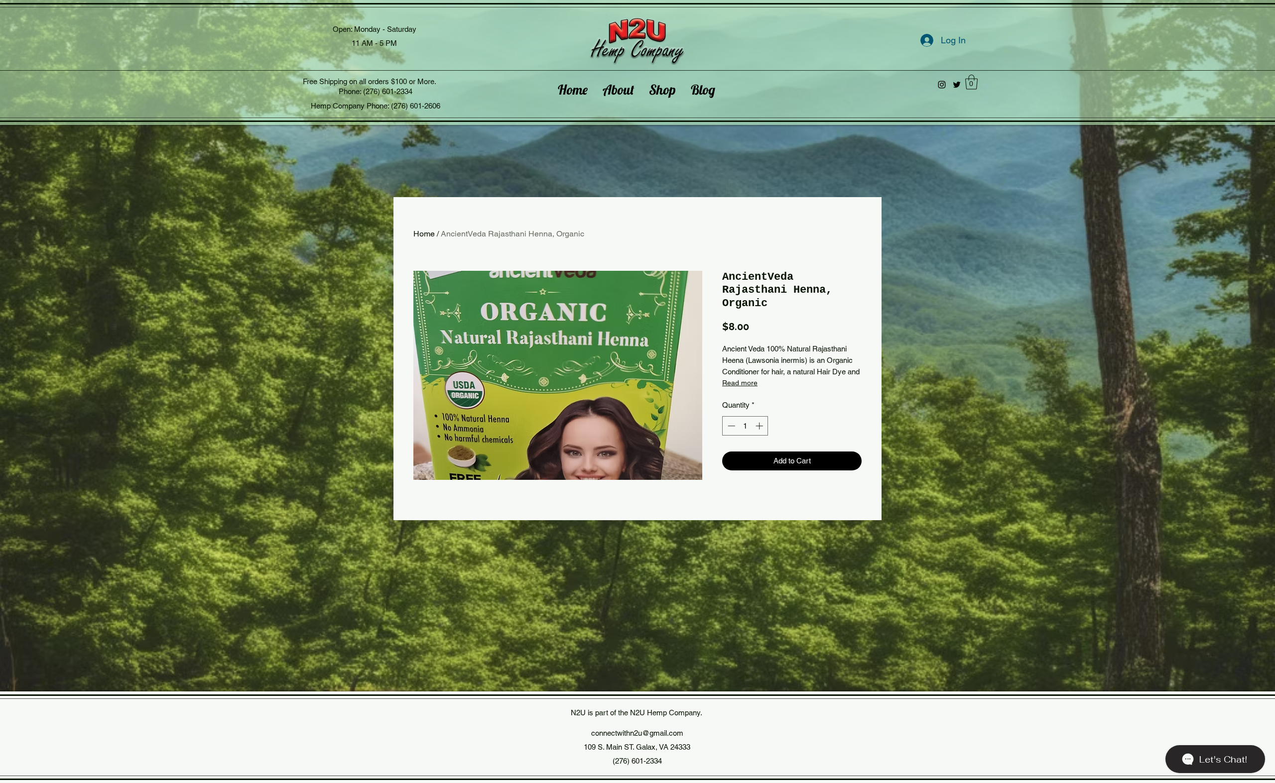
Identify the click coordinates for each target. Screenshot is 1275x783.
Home (424, 233)
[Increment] (760, 426)
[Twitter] (957, 85)
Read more (740, 383)
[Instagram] (942, 85)
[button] (971, 82)
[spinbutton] (745, 426)
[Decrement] (730, 426)
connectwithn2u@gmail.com (637, 733)
